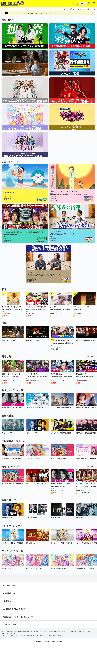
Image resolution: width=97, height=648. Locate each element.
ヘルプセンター (9, 586)
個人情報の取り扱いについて (14, 609)
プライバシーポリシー (11, 624)
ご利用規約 (7, 601)
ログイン (83, 3)
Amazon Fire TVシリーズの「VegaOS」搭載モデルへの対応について (31, 13)
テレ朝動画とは (9, 593)
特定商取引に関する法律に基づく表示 (18, 617)
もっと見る (90, 356)
